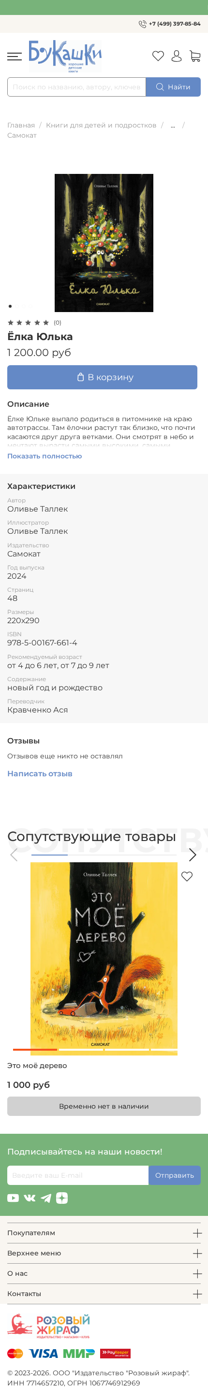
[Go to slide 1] (10, 306)
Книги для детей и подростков (101, 125)
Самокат (22, 135)
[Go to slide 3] (23, 306)
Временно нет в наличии (104, 1106)
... (173, 125)
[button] (14, 854)
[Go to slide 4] (30, 306)
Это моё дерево (37, 1065)
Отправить (174, 1175)
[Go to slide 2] (16, 306)
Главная (21, 125)
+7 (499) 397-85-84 (175, 23)
